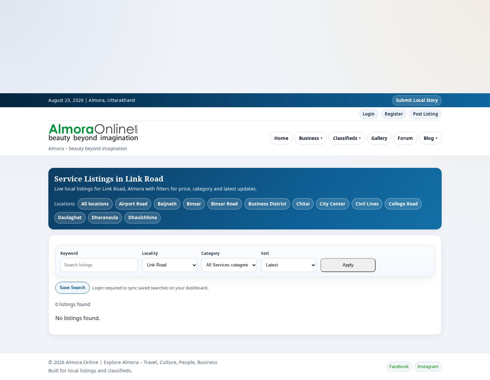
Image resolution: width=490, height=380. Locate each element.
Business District (267, 204)
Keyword (69, 253)
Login (369, 114)
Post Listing (425, 114)
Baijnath (167, 204)
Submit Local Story (417, 100)
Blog (429, 138)
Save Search (72, 287)
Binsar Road (224, 204)
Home (281, 138)
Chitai (303, 204)
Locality (150, 253)
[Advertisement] (200, 46)
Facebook (399, 366)
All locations (95, 204)
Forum (405, 138)
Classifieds (345, 138)
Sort (265, 253)
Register (394, 114)
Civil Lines (367, 204)
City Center (332, 204)
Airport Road (133, 204)
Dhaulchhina (142, 217)
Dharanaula (105, 217)
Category (210, 253)
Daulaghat (70, 217)
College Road (403, 204)
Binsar (194, 204)
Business (309, 138)
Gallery (379, 138)
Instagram (428, 366)
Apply (348, 264)
